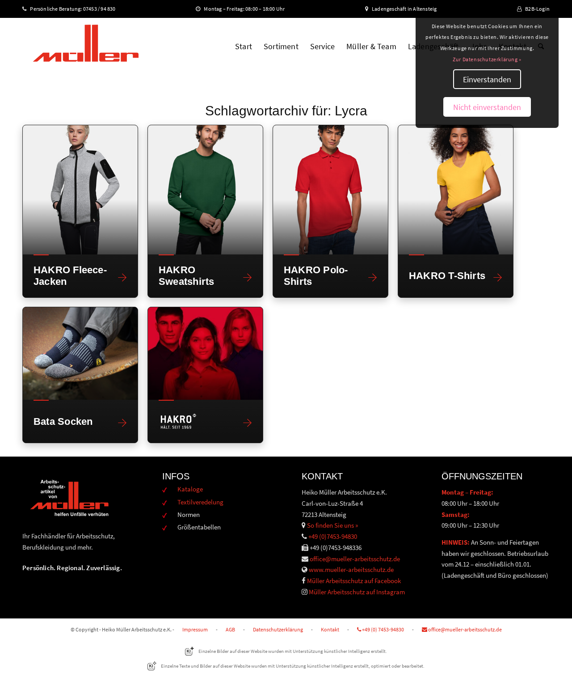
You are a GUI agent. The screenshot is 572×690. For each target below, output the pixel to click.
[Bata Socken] (80, 353)
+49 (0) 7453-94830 (382, 629)
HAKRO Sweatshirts (186, 275)
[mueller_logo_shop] (85, 46)
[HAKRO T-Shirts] (455, 189)
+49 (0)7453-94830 (332, 536)
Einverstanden (487, 79)
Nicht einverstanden (487, 107)
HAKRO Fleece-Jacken (70, 275)
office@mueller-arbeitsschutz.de (355, 559)
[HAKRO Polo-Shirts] (330, 189)
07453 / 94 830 (103, 8)
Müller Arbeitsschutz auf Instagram (357, 592)
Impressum (195, 629)
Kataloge (190, 489)
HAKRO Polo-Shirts (316, 275)
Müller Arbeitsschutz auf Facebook (354, 580)
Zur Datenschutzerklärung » (487, 59)
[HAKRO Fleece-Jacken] (80, 189)
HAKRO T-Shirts (447, 275)
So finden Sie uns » (332, 525)
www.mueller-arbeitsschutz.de (351, 569)
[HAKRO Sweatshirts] (205, 189)
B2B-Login (537, 8)
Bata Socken (63, 421)
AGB (230, 629)
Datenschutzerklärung (278, 629)
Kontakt (330, 629)
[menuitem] (243, 46)
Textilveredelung (200, 502)
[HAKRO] (205, 353)
